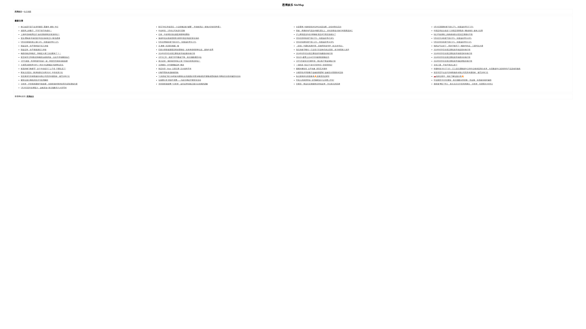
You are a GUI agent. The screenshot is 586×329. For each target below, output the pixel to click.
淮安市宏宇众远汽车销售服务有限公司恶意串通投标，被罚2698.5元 (461, 72)
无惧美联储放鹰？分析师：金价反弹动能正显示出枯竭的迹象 (183, 84)
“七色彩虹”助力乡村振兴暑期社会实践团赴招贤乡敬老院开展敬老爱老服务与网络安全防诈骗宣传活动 (199, 76)
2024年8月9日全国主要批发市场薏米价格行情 (452, 57)
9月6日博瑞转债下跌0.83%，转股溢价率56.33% (177, 42)
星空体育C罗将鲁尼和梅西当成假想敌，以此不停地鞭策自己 (45, 57)
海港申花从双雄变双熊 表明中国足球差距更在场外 (178, 38)
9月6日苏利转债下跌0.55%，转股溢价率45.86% (315, 38)
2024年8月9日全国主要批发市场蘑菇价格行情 (314, 53)
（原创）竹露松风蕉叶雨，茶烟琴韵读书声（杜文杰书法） (320, 46)
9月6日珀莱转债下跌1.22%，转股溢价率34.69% (315, 42)
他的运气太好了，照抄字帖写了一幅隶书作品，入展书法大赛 (458, 46)
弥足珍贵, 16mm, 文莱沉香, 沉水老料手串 (174, 69)
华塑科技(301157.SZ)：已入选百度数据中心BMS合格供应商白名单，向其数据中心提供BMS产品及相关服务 (477, 69)
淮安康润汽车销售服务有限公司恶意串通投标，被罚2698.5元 (45, 76)
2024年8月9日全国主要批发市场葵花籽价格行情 (453, 53)
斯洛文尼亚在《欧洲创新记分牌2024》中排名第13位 (42, 72)
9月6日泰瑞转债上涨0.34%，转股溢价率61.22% (40, 42)
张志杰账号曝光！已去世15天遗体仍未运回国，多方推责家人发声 (322, 50)
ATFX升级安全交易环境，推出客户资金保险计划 (316, 61)
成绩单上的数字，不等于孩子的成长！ (36, 31)
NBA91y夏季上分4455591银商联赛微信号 (312, 57)
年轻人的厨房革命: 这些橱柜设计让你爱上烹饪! (315, 80)
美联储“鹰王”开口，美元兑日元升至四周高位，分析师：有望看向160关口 (463, 84)
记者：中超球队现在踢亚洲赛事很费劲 (174, 34)
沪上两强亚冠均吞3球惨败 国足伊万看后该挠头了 (316, 34)
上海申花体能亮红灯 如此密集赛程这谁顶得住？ (40, 34)
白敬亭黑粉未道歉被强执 (168, 72)
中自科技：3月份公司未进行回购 (171, 31)
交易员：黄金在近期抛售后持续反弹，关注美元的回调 (318, 84)
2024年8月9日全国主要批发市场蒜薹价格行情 (176, 53)
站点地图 (27, 12)
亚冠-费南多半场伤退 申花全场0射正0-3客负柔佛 (40, 38)
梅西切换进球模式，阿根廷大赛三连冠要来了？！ (41, 53)
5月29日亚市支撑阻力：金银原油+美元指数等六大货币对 (44, 88)
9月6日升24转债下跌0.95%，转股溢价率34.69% (453, 38)
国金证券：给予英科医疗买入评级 (34, 46)
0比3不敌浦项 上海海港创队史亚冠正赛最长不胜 (453, 34)
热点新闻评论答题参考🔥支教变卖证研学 (312, 76)
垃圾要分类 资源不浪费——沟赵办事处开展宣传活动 (179, 80)
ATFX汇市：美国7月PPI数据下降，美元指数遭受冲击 (180, 57)
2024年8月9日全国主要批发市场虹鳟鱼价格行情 (453, 61)
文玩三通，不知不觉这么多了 (446, 65)
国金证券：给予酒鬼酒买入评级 (33, 50)
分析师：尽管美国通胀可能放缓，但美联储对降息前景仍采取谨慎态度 (49, 84)
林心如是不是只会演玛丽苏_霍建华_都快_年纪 (39, 27)
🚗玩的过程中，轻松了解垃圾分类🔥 (449, 76)
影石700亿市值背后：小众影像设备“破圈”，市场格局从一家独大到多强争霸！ (189, 27)
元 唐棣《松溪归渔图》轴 (168, 46)
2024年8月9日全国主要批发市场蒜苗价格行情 (452, 50)
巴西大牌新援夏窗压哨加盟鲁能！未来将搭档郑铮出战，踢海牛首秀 (185, 50)
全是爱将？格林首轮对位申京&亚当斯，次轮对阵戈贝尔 (318, 27)
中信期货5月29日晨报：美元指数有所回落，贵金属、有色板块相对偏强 (462, 80)
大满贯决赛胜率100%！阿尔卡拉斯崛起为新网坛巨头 (42, 65)
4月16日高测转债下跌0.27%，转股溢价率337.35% (453, 27)
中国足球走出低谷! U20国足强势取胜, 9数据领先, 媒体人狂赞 (458, 31)
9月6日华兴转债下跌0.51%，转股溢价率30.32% (453, 42)
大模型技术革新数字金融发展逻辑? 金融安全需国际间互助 (319, 72)
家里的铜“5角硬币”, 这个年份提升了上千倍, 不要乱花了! (43, 69)
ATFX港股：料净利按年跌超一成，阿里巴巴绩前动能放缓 (44, 61)
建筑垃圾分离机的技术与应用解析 (34, 80)
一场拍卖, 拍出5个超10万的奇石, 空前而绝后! (314, 65)
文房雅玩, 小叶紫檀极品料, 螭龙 (171, 65)
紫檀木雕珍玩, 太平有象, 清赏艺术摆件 (311, 69)
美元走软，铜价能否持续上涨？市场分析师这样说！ (179, 61)
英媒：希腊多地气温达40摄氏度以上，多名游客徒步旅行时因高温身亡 (324, 31)
